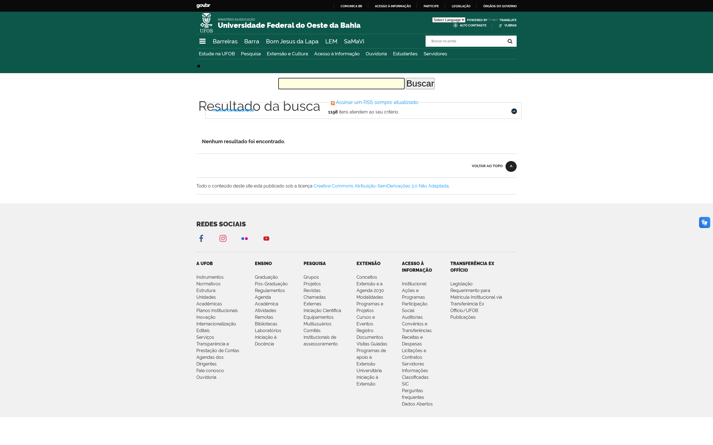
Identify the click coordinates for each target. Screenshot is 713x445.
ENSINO (263, 263)
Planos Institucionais (217, 310)
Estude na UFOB (217, 53)
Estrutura (206, 290)
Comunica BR (351, 6)
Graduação (266, 277)
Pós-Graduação (271, 283)
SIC (405, 384)
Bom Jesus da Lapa (292, 41)
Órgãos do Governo (500, 6)
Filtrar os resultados (233, 110)
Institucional (414, 283)
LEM (331, 41)
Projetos (312, 283)
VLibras (510, 25)
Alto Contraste (473, 25)
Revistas (312, 290)
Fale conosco (210, 370)
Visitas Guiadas (371, 344)
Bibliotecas (266, 324)
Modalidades (369, 297)
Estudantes (405, 53)
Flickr (244, 238)
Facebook (201, 238)
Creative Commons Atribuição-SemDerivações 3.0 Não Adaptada (381, 186)
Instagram (223, 238)
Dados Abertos (417, 404)
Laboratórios (268, 330)
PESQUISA (315, 263)
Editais (203, 330)
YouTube (266, 238)
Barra (251, 41)
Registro (364, 330)
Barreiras (225, 41)
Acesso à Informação (337, 53)
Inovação (206, 317)
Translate (508, 20)
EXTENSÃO (368, 263)
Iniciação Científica (322, 310)
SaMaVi (354, 41)
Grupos (311, 277)
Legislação (461, 6)
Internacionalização (216, 324)
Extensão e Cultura (287, 53)
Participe (431, 6)
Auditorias (412, 317)
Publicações (463, 317)
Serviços (205, 337)
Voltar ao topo (487, 166)
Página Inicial (199, 66)
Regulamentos (270, 290)
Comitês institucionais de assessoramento (321, 337)
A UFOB (204, 263)
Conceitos (366, 277)
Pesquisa (251, 53)
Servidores (435, 53)
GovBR (203, 5)
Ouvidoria (376, 53)
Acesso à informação (393, 6)
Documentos (369, 337)
